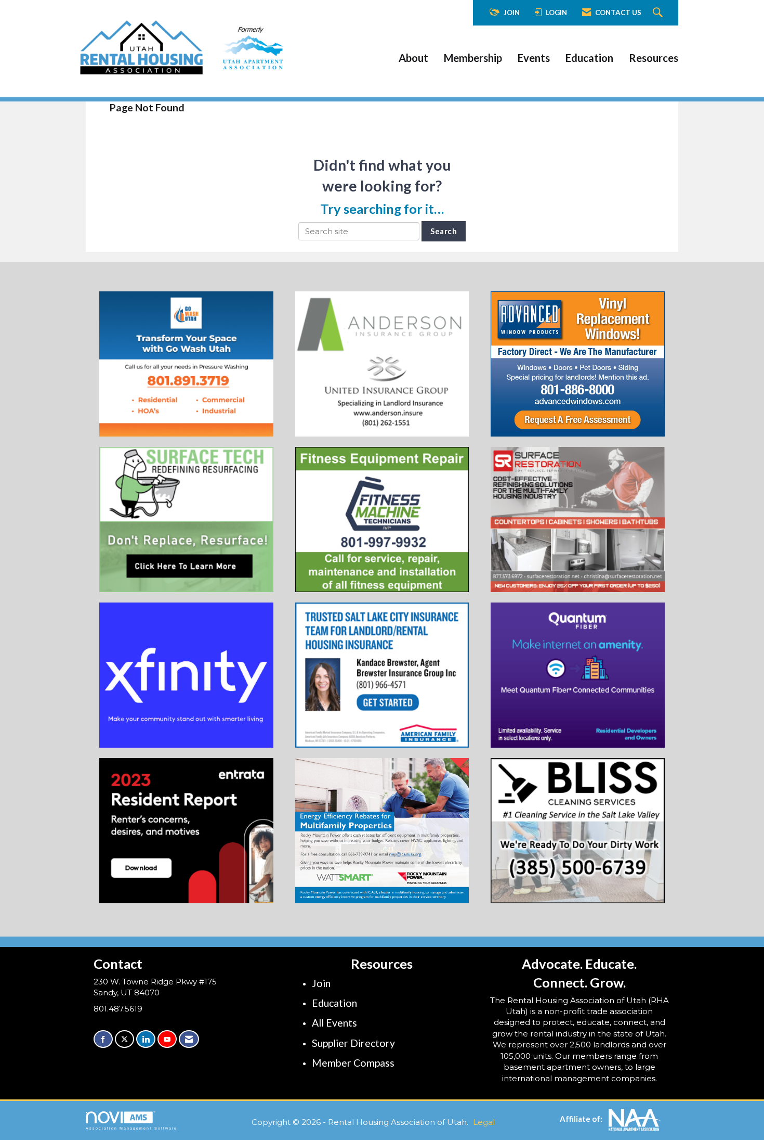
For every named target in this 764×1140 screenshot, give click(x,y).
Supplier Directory (353, 1043)
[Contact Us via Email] (189, 1039)
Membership (473, 58)
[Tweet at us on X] (124, 1039)
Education (589, 58)
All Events (334, 1023)
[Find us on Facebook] (103, 1039)
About (413, 58)
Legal (484, 1122)
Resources (653, 58)
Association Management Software (131, 1128)
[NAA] (635, 1119)
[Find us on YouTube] (167, 1039)
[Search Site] (659, 13)
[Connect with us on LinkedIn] (145, 1039)
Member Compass (353, 1063)
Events (534, 58)
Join (321, 983)
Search (443, 231)
